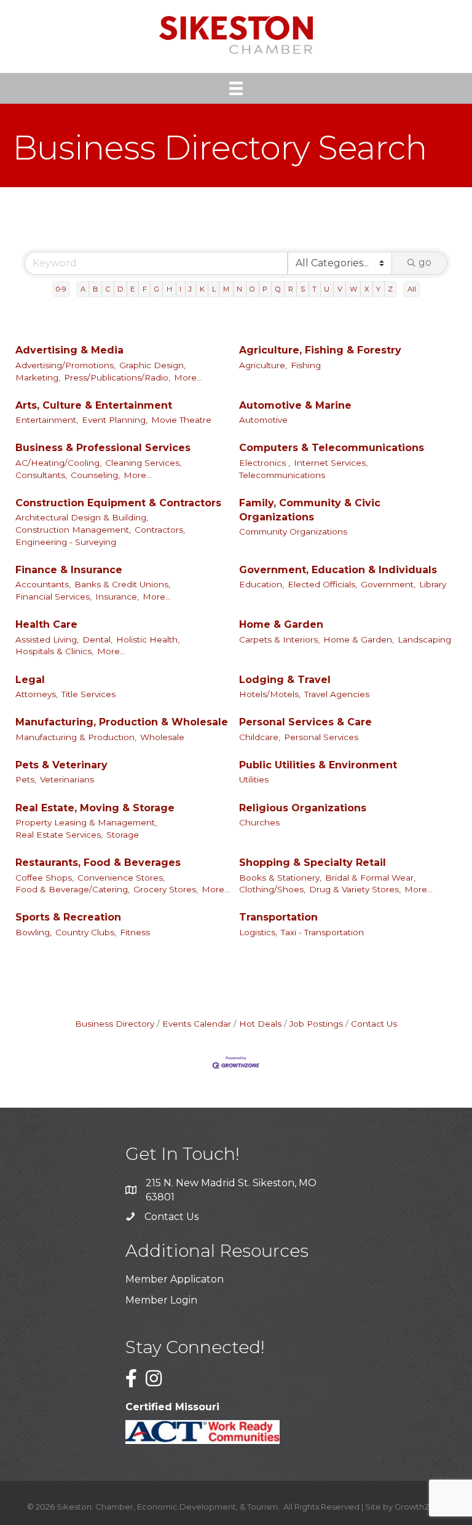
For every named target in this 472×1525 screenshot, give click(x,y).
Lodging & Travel (285, 679)
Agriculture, (263, 365)
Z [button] (390, 289)
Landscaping (424, 639)
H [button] (169, 289)
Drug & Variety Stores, (355, 889)
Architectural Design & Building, (81, 517)
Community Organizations (293, 531)
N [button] (239, 289)
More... (188, 377)
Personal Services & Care (305, 722)
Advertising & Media (69, 350)
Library (432, 584)
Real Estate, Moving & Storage (95, 808)
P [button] (264, 289)
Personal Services (321, 737)
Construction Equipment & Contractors (118, 503)
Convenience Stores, (121, 877)
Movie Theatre (181, 420)
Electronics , (264, 463)
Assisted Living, (47, 639)
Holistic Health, (147, 639)
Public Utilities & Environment (318, 765)
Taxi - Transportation (322, 932)
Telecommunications (282, 475)
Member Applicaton (174, 1279)
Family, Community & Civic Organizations (309, 510)
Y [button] (378, 289)
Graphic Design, (152, 365)
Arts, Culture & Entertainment (93, 405)
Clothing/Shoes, (272, 889)
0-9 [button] (61, 289)
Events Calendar (196, 1024)
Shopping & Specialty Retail (312, 862)
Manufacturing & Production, (75, 737)
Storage (122, 835)
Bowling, (33, 932)
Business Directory (114, 1024)
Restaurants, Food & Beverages (98, 862)
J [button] (190, 289)
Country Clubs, (85, 932)
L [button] (214, 289)
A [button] (83, 289)
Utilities (254, 779)
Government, (388, 584)
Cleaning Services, (143, 463)
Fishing (306, 365)
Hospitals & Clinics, (54, 651)
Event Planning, (115, 420)
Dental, (97, 639)
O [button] (252, 289)
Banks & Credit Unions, (122, 584)
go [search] (425, 262)
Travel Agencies (336, 694)
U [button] (326, 289)
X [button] (366, 289)
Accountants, (43, 584)
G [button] (156, 289)
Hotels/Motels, (270, 694)
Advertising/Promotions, (65, 365)
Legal (30, 679)
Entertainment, (46, 420)
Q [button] (278, 289)
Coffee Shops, (44, 877)
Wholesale (162, 737)
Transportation (278, 917)
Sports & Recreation (68, 917)
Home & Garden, (358, 639)
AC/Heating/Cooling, (58, 463)
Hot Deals (260, 1024)
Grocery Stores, (165, 889)
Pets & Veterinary (61, 765)
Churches (259, 822)
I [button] (180, 289)
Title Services (88, 694)
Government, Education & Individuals (338, 570)
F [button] (145, 289)
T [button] (314, 289)
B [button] (95, 289)
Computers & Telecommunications (331, 448)
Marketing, (37, 377)
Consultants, (41, 475)
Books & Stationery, (280, 877)
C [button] (108, 289)
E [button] (132, 289)
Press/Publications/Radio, (117, 377)
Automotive (263, 420)
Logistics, (258, 932)
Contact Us (374, 1024)
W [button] (353, 289)
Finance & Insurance (68, 570)
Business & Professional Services (103, 448)
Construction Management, (73, 530)
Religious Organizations (302, 808)
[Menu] (236, 88)
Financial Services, (53, 596)
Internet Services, (331, 463)
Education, (261, 584)
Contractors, (160, 530)
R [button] (290, 289)
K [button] (202, 289)
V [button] (339, 289)
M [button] (226, 289)
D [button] (120, 289)
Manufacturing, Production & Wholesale (121, 722)
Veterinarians (67, 779)
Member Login (161, 1300)
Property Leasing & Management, (86, 822)
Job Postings (316, 1024)
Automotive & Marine (295, 405)
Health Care (46, 624)
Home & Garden (281, 624)
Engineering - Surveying (65, 542)
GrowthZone (420, 1506)
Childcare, (259, 737)
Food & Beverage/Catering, (72, 889)
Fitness (135, 932)
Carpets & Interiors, (279, 639)
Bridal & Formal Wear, (370, 877)
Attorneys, (36, 694)
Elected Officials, (322, 584)
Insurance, (117, 596)
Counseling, (95, 475)
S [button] (303, 289)
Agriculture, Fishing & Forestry (320, 350)
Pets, (25, 779)
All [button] (411, 289)
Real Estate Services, (59, 835)
